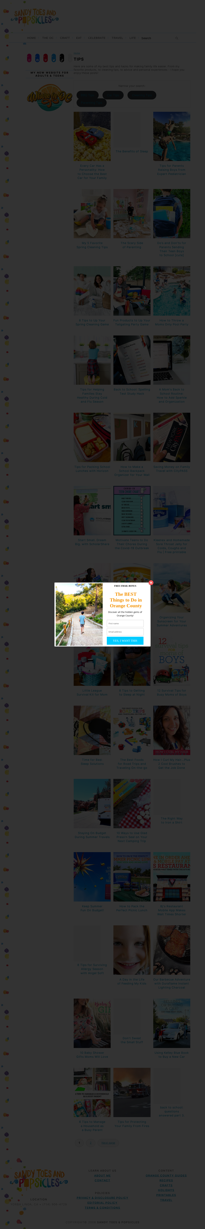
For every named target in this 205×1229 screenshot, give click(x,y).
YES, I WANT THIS (125, 640)
